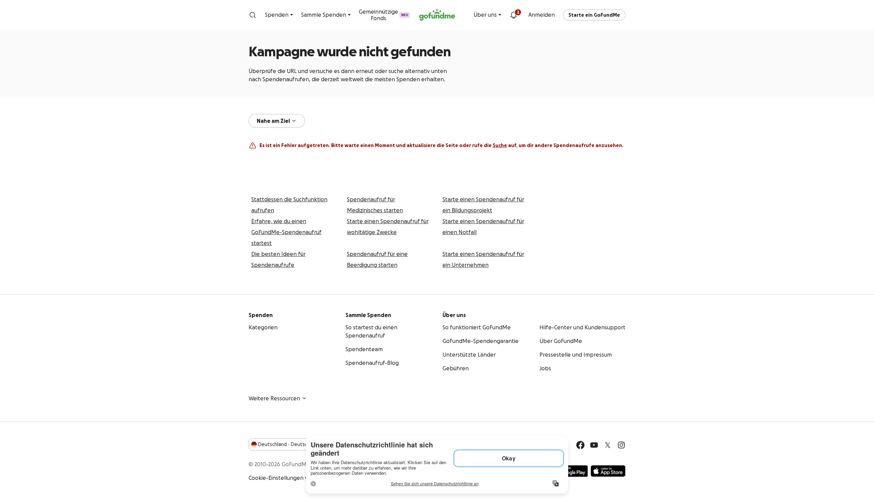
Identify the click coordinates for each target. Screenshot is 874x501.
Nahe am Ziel (273, 121)
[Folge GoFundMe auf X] (608, 445)
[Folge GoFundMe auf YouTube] (594, 445)
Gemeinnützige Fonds (383, 15)
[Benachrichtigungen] (513, 15)
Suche (500, 145)
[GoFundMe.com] (437, 15)
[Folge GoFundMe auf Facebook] (580, 445)
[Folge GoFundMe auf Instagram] (621, 445)
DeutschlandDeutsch (284, 444)
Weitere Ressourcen (274, 398)
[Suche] (252, 15)
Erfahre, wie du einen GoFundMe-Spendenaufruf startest (286, 232)
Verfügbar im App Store (608, 471)
